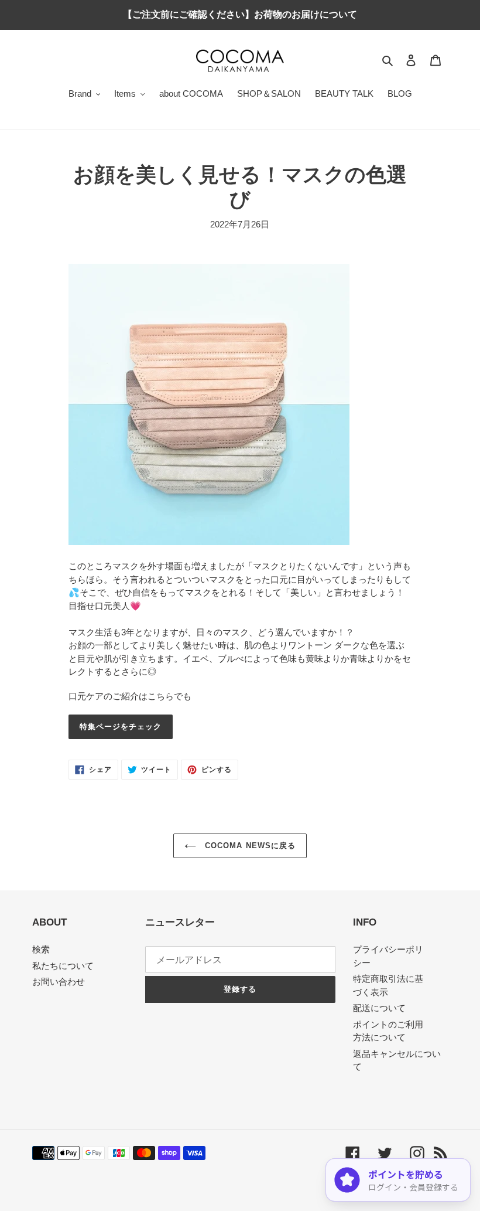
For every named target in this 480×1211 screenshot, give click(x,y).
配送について (379, 1008)
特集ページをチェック (121, 726)
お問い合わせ (58, 982)
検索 (41, 949)
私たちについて (63, 966)
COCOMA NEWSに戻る (249, 845)
